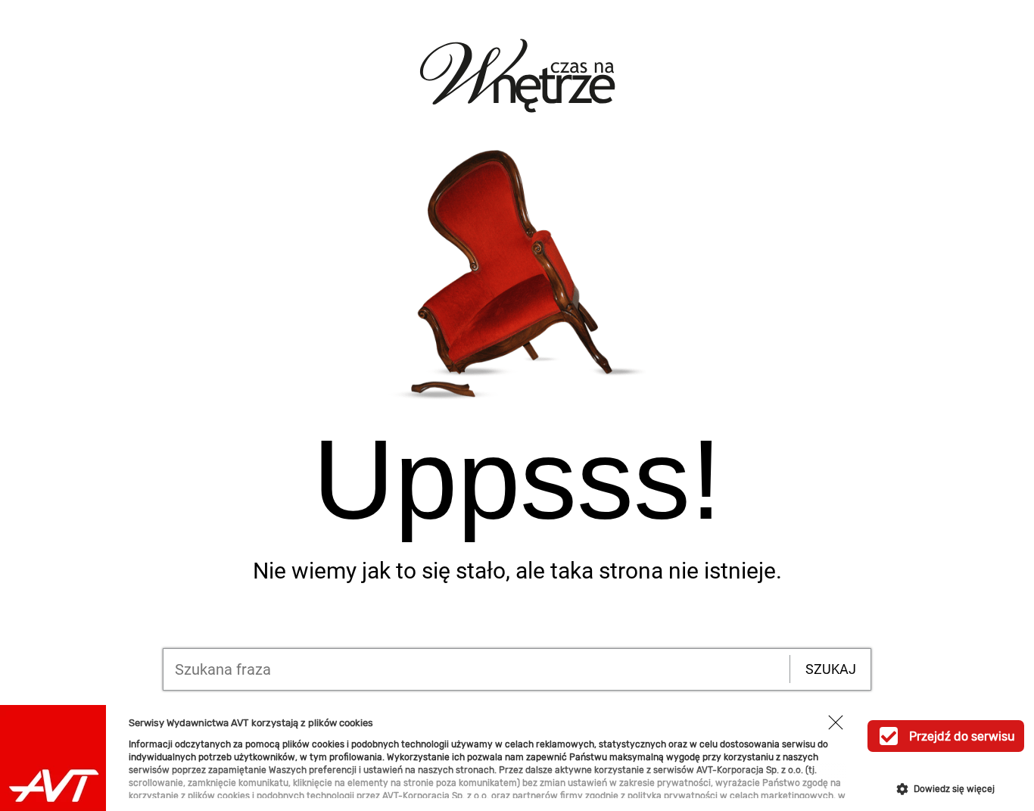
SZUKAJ (830, 669)
